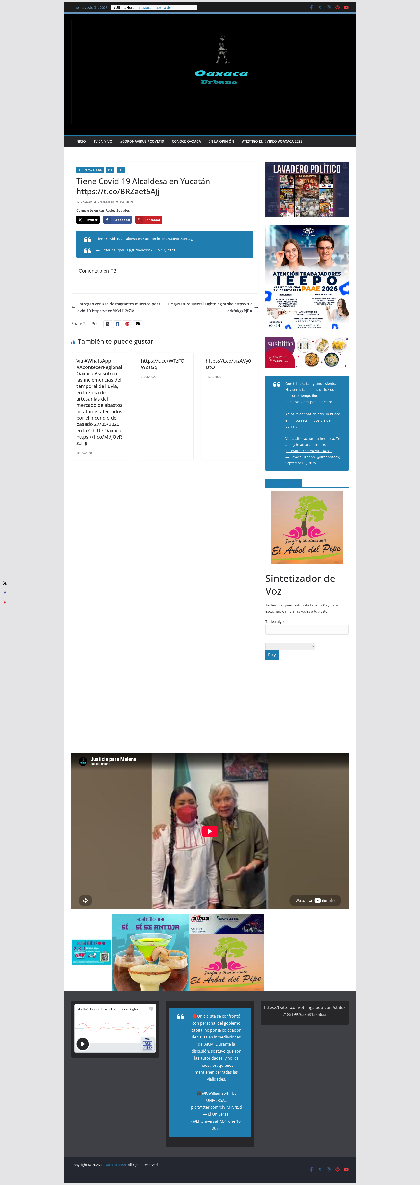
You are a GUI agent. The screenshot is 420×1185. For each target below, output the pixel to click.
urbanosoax (106, 202)
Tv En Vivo (103, 141)
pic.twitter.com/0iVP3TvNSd (216, 1107)
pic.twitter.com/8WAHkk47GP (308, 451)
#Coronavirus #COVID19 (142, 141)
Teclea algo (274, 621)
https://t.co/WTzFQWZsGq (162, 364)
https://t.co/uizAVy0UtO (228, 364)
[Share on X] (5, 583)
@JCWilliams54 (214, 1093)
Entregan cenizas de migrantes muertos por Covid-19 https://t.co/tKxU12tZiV (119, 307)
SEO (121, 170)
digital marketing (90, 170)
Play (272, 655)
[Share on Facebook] (5, 592)
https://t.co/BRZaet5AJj (175, 238)
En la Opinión (221, 141)
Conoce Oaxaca (186, 141)
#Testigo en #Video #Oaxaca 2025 (272, 141)
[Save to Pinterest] (5, 602)
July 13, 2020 (164, 250)
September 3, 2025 (300, 463)
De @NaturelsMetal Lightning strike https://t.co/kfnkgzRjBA (210, 307)
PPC (110, 170)
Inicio (80, 141)
